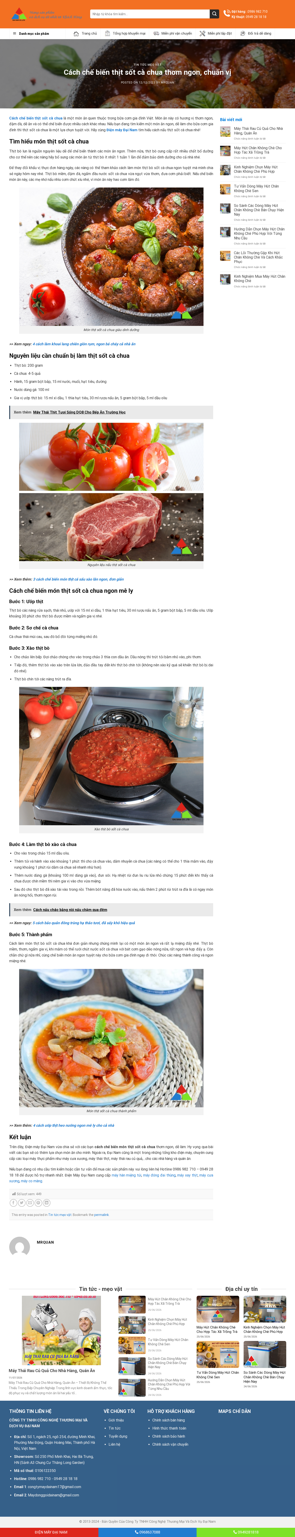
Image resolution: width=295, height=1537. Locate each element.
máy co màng (31, 1181)
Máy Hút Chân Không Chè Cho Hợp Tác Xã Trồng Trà (258, 150)
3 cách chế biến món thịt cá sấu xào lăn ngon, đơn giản (78, 579)
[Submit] (214, 13)
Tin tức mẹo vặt (147, 64)
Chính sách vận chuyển (170, 1444)
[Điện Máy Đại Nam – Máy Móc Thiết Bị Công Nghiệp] (46, 14)
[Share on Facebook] (13, 1203)
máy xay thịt (187, 1175)
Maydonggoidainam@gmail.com (53, 1495)
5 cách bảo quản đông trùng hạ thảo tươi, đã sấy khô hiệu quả (83, 923)
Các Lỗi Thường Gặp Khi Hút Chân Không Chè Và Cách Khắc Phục (258, 257)
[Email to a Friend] (30, 1203)
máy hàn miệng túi (126, 1175)
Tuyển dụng (118, 1436)
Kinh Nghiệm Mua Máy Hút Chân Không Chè (259, 278)
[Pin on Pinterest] (38, 1203)
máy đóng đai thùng (159, 1175)
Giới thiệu (116, 1420)
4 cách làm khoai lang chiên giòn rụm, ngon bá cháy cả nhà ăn (83, 344)
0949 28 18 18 (256, 17)
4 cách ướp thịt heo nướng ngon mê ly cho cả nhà (73, 1125)
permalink (101, 1215)
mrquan (167, 82)
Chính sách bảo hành (168, 1436)
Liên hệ (114, 1444)
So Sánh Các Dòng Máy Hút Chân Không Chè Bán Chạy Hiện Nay (259, 210)
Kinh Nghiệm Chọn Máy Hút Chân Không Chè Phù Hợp (256, 169)
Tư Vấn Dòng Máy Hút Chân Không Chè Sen (256, 188)
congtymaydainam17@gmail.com (54, 1487)
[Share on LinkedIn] (46, 1203)
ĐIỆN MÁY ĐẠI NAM (50, 1532)
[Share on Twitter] (22, 1203)
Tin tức (115, 1428)
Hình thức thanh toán (169, 1428)
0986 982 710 (258, 11)
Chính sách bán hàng (168, 1420)
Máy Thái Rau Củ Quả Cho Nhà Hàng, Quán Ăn (258, 130)
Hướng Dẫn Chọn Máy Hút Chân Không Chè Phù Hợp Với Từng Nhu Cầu (259, 233)
